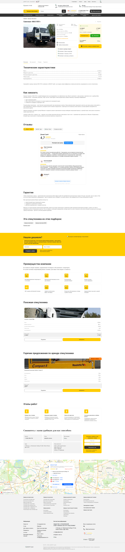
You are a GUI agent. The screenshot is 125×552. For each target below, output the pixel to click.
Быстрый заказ (84, 35)
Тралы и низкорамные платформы (91, 502)
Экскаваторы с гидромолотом (30, 506)
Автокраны (45, 510)
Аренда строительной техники (72, 15)
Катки (64, 503)
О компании (74, 1)
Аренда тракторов (88, 510)
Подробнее (43, 339)
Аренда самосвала (32, 18)
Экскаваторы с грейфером (29, 508)
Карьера (39, 526)
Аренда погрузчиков (39, 15)
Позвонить (96, 35)
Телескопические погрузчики (49, 503)
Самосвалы (65, 514)
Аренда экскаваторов (28, 497)
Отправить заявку (30, 251)
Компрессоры (66, 505)
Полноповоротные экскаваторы (30, 509)
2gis (41, 129)
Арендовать (81, 339)
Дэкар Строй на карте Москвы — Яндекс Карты (62, 183)
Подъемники (66, 511)
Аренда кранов (50, 15)
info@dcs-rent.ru (81, 12)
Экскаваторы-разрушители (29, 505)
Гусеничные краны (47, 511)
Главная (25, 18)
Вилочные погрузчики (48, 500)
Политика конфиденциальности (42, 536)
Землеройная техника (88, 505)
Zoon (50, 129)
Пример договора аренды (41, 531)
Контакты (94, 1)
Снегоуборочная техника (89, 507)
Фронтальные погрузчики (49, 505)
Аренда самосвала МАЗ (41, 223)
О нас (24, 526)
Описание (25, 62)
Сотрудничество (41, 524)
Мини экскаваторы (27, 502)
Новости (25, 524)
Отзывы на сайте (58, 129)
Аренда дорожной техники (60, 15)
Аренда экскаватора (27, 15)
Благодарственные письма (28, 535)
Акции (89, 1)
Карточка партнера (42, 528)
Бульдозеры (66, 500)
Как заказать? (33, 62)
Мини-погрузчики (47, 502)
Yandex (31, 129)
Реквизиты (26, 530)
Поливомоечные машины (68, 513)
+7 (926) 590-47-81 (83, 10)
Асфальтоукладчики (67, 499)
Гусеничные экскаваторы (29, 499)
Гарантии (45, 62)
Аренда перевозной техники (84, 15)
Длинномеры (86, 499)
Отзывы (39, 62)
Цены (85, 1)
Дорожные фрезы (67, 502)
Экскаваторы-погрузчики (29, 503)
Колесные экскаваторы (28, 500)
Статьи (25, 532)
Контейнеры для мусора (89, 500)
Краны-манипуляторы (48, 513)
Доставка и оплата (28, 528)
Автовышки (65, 510)
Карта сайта (40, 534)
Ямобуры (65, 516)
